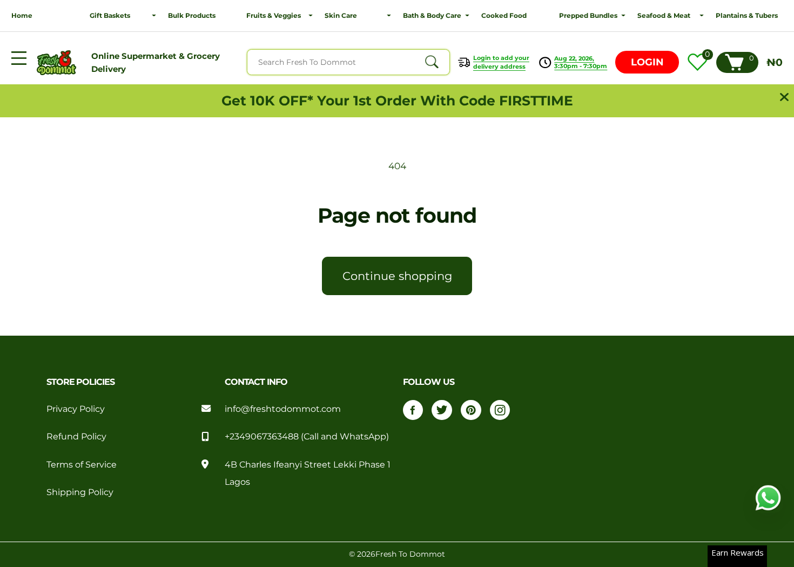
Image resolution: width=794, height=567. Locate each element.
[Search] (432, 62)
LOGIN (647, 62)
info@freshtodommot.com (283, 408)
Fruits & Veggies (273, 15)
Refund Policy (76, 436)
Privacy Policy (75, 408)
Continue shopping (397, 276)
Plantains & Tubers (747, 15)
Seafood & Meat (663, 15)
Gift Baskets (110, 15)
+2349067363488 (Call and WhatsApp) (307, 436)
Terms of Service (81, 464)
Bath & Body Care (432, 15)
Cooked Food (504, 15)
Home (21, 15)
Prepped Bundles (588, 15)
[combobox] (348, 62)
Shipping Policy (79, 491)
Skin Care (341, 15)
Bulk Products (192, 15)
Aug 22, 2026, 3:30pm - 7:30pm (580, 62)
